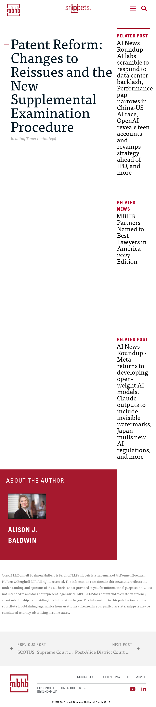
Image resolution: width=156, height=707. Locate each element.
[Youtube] (132, 689)
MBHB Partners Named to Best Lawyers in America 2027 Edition (132, 238)
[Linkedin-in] (143, 689)
